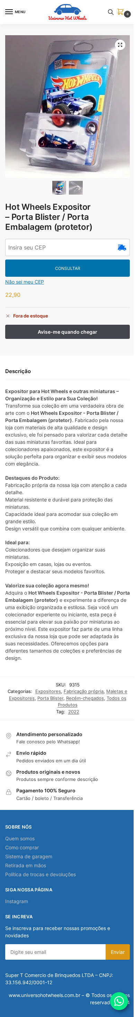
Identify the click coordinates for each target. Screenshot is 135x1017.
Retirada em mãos (25, 865)
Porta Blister (50, 698)
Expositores (48, 691)
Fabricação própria (84, 691)
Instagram (16, 901)
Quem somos (20, 838)
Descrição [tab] (18, 371)
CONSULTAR (67, 268)
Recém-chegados (85, 698)
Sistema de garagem (28, 856)
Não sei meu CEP (24, 282)
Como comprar (22, 847)
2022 (73, 711)
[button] (122, 12)
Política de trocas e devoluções (40, 874)
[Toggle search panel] (110, 12)
